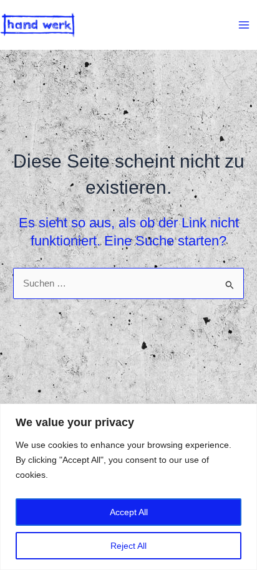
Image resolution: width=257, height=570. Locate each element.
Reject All (128, 546)
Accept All (129, 512)
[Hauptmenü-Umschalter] (244, 25)
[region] (128, 487)
